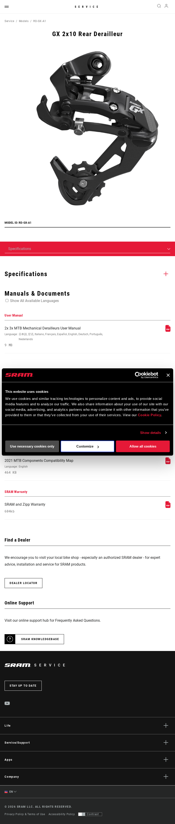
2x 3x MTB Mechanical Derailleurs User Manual (54, 336)
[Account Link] (166, 7)
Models (24, 21)
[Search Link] (159, 7)
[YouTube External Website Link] (7, 703)
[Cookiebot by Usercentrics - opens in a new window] (138, 375)
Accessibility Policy (62, 814)
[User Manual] (167, 330)
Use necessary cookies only (32, 446)
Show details (150, 433)
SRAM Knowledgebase (40, 639)
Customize (84, 446)
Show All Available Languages (34, 301)
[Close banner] (168, 375)
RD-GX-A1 (39, 21)
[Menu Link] (7, 7)
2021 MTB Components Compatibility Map (39, 466)
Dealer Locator (23, 583)
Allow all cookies (142, 446)
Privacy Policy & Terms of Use (25, 814)
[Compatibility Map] (167, 463)
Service (87, 6)
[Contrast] (81, 814)
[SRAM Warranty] (167, 507)
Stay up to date (23, 685)
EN (10, 791)
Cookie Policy (149, 415)
